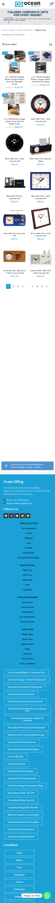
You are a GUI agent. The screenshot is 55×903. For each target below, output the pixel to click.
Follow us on (11, 509)
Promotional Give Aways (28, 557)
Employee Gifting (29, 523)
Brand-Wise (27, 639)
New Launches (27, 607)
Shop (12, 30)
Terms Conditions (27, 663)
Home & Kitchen (27, 621)
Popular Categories (27, 597)
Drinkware (29, 538)
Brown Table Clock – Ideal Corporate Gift (40, 234)
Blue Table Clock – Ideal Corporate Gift (40, 197)
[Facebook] (6, 515)
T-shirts (28, 533)
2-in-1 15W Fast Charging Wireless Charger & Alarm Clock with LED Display (40, 79)
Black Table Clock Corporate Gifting (40, 160)
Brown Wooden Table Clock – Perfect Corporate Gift (14, 271)
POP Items (27, 575)
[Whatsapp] (47, 895)
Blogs (27, 649)
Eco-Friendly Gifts (27, 617)
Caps (29, 543)
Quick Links (27, 629)
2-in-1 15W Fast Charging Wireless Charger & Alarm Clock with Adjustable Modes (14, 80)
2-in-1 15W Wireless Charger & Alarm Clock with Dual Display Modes (14, 121)
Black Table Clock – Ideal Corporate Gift (40, 120)
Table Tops (27, 570)
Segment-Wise (27, 644)
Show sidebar (11, 44)
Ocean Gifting (13, 482)
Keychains (27, 589)
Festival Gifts (28, 552)
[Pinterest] (22, 515)
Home (5, 30)
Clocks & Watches (24, 30)
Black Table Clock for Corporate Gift (14, 197)
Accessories (27, 602)
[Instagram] (11, 515)
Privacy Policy (27, 658)
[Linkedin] (28, 515)
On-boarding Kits (28, 528)
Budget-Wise (27, 634)
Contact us (27, 653)
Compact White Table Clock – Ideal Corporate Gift (40, 271)
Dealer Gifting (27, 565)
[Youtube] (17, 515)
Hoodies (28, 547)
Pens (27, 585)
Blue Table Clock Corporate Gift (14, 234)
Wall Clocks (27, 580)
